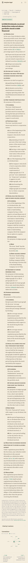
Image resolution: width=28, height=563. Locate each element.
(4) (6, 270)
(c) (4, 100)
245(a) (18, 49)
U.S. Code (4, 10)
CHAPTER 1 (7, 12)
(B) (8, 159)
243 (13, 49)
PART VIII (6, 14)
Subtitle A (18, 10)
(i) (10, 140)
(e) (4, 443)
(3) (6, 196)
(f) (4, 472)
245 (14, 458)
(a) (4, 34)
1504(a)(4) (13, 287)
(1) (6, 54)
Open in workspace (8, 19)
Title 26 (11, 10)
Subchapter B (16, 12)
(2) (6, 64)
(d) (5, 292)
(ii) (10, 149)
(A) (8, 130)
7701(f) (11, 479)
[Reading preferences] (21, 2)
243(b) (19, 85)
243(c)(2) (19, 61)
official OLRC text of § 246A (20, 520)
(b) (5, 71)
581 (17, 251)
